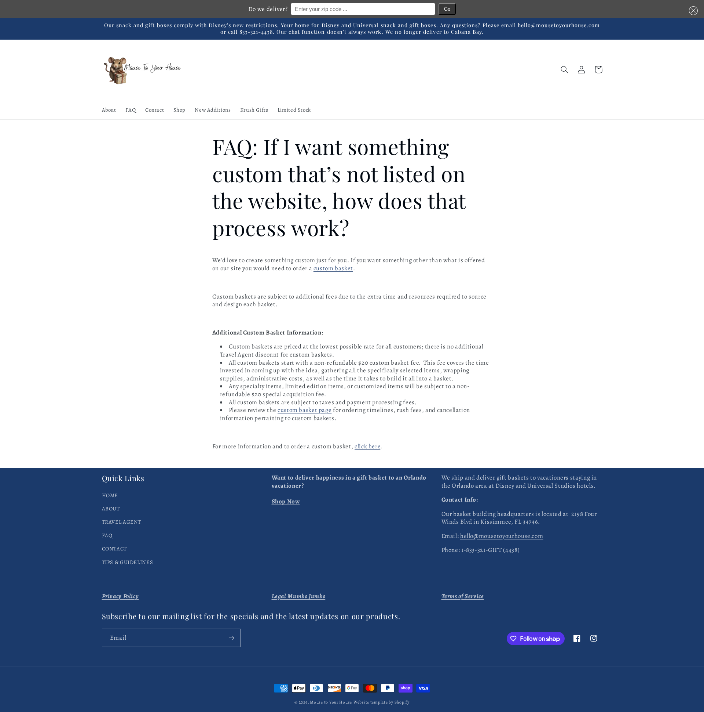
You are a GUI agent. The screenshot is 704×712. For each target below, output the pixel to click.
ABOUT (111, 508)
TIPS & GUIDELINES (127, 562)
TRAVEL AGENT (122, 521)
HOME (110, 495)
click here (367, 446)
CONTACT (114, 548)
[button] (692, 10)
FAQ (107, 535)
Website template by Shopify (381, 702)
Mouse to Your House (331, 702)
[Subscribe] (231, 638)
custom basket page (304, 410)
